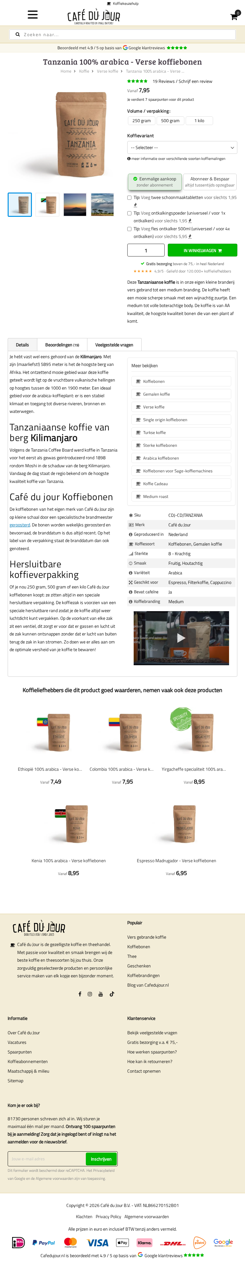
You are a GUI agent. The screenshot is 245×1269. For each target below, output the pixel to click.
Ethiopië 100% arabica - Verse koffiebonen (50, 769)
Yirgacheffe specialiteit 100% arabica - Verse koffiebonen (194, 769)
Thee (132, 956)
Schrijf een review (195, 81)
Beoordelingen (61, 344)
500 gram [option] (170, 120)
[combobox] (122, 34)
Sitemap (15, 1080)
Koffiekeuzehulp (124, 3)
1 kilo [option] (199, 120)
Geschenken (139, 965)
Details (22, 344)
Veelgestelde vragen (114, 344)
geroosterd (20, 524)
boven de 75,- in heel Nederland (185, 264)
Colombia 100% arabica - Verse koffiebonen (122, 769)
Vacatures (17, 1042)
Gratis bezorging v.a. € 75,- (152, 1042)
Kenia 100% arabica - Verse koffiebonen (69, 860)
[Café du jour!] (123, 16)
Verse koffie (107, 71)
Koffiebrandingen (143, 975)
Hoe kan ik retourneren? (149, 1061)
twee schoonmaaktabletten (177, 197)
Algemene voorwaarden (54, 1178)
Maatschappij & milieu (28, 1071)
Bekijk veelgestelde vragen (152, 1032)
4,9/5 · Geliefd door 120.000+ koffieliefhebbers (182, 271)
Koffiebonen (138, 946)
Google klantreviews (147, 47)
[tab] (22, 344)
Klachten (84, 1216)
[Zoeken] (18, 34)
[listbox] (182, 120)
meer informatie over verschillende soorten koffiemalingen (178, 159)
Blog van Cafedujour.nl (148, 984)
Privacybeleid (104, 1170)
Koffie (84, 71)
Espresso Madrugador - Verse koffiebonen (176, 860)
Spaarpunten (20, 1051)
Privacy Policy (108, 1216)
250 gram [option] (141, 120)
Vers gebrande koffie (146, 937)
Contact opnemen (144, 1071)
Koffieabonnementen (28, 1061)
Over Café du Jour (24, 1032)
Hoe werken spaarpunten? (152, 1051)
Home (66, 71)
